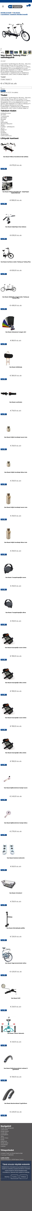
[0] (27, 6)
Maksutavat (4, 1141)
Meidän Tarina (4, 1138)
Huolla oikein (4, 1133)
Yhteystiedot (4, 1144)
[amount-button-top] (2, 89)
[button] (16, 48)
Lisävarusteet (4, 1129)
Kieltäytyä (23, 1176)
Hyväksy (14, 1176)
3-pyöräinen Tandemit (9, 14)
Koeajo (2, 1139)
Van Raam (16, 12)
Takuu (2, 1136)
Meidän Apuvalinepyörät (7, 1128)
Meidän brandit (6, 12)
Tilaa (3, 91)
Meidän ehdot (4, 1143)
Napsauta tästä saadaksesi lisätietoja (19, 1172)
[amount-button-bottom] (4, 89)
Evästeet (3, 1146)
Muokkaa (7, 1176)
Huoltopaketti (4, 1134)
